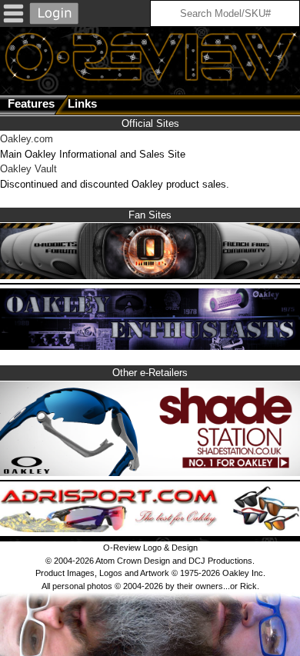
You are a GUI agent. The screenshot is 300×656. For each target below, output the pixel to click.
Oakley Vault (28, 169)
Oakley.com (26, 139)
